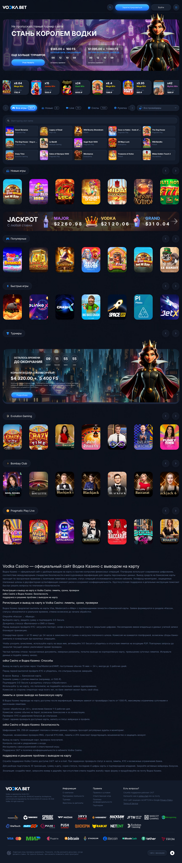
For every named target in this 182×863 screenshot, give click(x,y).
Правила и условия (101, 792)
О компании (68, 792)
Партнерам (98, 805)
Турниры (66, 799)
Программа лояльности (73, 796)
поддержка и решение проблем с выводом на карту (30, 597)
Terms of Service (130, 803)
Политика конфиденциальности (102, 800)
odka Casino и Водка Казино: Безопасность (25, 593)
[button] (6, 108)
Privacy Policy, (166, 800)
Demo (12, 206)
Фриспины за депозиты (73, 803)
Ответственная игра (102, 796)
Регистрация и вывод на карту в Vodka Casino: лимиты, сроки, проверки (41, 590)
